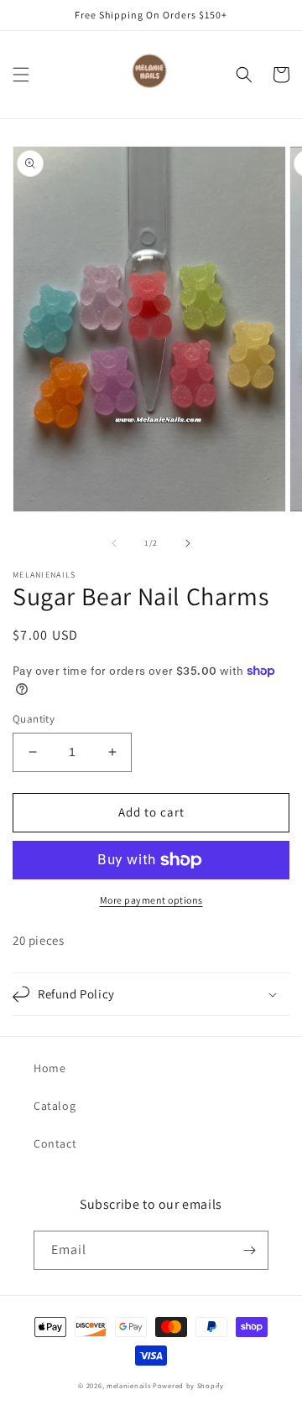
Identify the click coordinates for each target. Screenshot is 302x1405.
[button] (21, 74)
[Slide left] (114, 543)
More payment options (151, 900)
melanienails (128, 1385)
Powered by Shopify (188, 1385)
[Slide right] (187, 543)
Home (49, 1068)
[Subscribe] (249, 1250)
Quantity (34, 719)
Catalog (55, 1105)
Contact (55, 1143)
